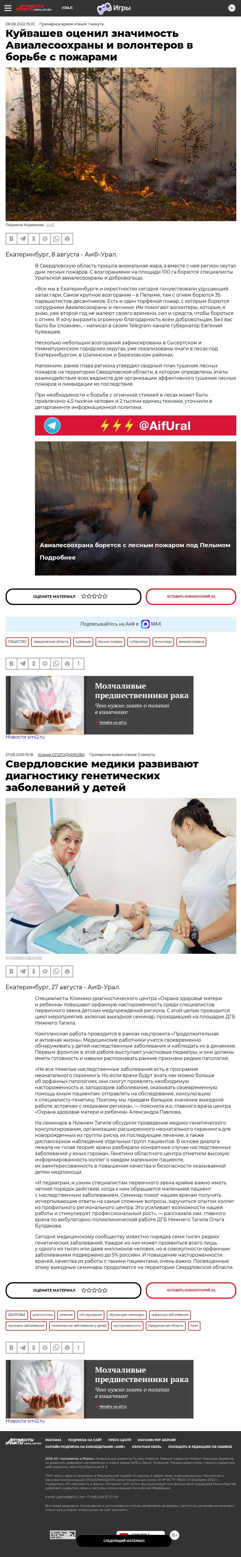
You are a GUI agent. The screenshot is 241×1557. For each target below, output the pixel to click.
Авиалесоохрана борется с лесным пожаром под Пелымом (135, 545)
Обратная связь (146, 1447)
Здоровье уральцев (24, 957)
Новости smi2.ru (25, 737)
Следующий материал (124, 1541)
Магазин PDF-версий (156, 1440)
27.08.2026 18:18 (19, 754)
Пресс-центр (119, 1440)
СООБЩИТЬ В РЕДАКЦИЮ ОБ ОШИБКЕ (200, 1447)
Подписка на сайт (85, 1440)
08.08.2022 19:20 (20, 24)
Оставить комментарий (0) (191, 597)
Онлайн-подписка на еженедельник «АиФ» (85, 1447)
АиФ (50, 225)
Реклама (53, 1440)
